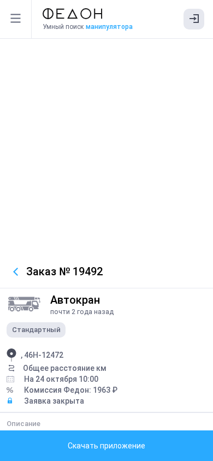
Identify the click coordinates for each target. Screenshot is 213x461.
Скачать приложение (106, 445)
